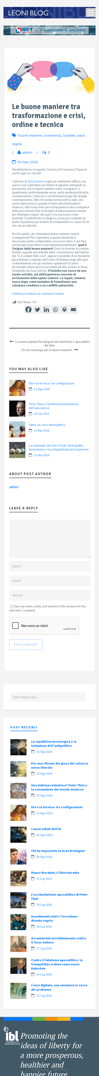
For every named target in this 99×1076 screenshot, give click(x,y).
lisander (69, 135)
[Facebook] (28, 310)
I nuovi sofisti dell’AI (46, 829)
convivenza (52, 135)
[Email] (73, 310)
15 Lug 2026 (44, 996)
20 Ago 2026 (44, 774)
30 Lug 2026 (44, 905)
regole (17, 144)
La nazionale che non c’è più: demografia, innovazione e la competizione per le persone (59, 447)
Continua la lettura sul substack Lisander (38, 294)
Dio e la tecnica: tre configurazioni (51, 383)
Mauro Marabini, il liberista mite (55, 873)
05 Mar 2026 (28, 162)
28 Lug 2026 (44, 927)
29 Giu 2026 (42, 414)
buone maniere (30, 135)
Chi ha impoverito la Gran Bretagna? (58, 851)
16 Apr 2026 (42, 455)
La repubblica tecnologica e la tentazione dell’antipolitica (53, 744)
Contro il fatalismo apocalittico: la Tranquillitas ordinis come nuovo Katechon (57, 964)
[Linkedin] (46, 310)
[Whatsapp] (55, 310)
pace (81, 135)
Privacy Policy (40, 1069)
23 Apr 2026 (42, 431)
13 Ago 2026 (42, 389)
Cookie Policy (59, 1069)
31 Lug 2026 (44, 879)
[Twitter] (37, 310)
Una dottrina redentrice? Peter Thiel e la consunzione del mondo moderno (59, 787)
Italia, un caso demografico (47, 425)
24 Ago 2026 (44, 752)
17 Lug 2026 (44, 948)
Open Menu (91, 12)
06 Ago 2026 (44, 835)
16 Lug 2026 (44, 974)
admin (27, 152)
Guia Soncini (35, 181)
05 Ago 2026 (44, 857)
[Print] (64, 310)
